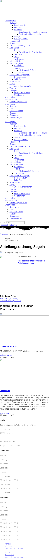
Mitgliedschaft (11, 99)
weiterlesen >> (6, 355)
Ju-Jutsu (18, 54)
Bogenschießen (20, 77)
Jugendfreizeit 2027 (8, 346)
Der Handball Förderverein (30, 34)
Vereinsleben (10, 97)
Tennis (17, 68)
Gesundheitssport (17, 43)
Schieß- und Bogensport (19, 75)
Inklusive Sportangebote (20, 45)
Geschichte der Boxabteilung (31, 52)
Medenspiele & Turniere (29, 70)
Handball (18, 30)
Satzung (13, 113)
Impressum (9, 546)
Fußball (17, 27)
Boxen (17, 50)
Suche (2, 222)
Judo (16, 57)
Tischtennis (19, 72)
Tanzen (13, 88)
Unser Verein (10, 104)
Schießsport (19, 79)
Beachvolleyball (20, 25)
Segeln (12, 84)
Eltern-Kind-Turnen (22, 93)
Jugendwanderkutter (23, 86)
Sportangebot (10, 21)
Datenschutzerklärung (14, 548)
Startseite (4, 234)
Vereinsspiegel (16, 117)
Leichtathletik (15, 61)
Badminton (19, 66)
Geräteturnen (19, 95)
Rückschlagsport (17, 63)
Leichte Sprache (16, 111)
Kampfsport (14, 48)
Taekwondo (19, 59)
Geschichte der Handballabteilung (33, 32)
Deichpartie (5, 391)
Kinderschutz (15, 115)
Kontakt (13, 108)
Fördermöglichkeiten (18, 102)
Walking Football (21, 39)
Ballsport (13, 23)
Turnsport (14, 90)
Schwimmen (15, 81)
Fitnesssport (15, 41)
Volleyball (18, 36)
